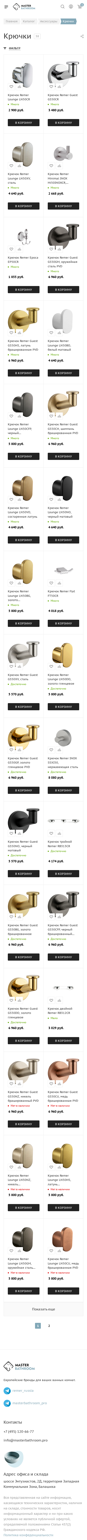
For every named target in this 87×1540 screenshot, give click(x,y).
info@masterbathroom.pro (26, 1440)
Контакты (13, 1422)
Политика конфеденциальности (28, 1535)
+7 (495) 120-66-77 (19, 1431)
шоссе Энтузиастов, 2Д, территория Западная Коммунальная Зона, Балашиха (41, 1480)
